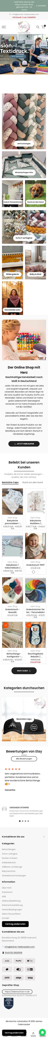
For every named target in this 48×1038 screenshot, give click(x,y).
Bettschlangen (9, 849)
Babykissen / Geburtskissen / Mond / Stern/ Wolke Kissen (12, 566)
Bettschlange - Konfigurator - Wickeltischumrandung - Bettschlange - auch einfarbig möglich (14, 655)
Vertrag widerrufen (15, 924)
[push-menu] (4, 27)
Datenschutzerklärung (12, 905)
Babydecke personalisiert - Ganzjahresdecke (12, 522)
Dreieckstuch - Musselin (12, 611)
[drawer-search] (37, 27)
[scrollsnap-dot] (20, 821)
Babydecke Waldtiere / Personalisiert (35, 522)
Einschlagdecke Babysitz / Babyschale (35, 655)
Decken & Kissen (9, 858)
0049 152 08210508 (13, 952)
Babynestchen (8, 871)
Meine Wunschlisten (11, 914)
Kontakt (5, 918)
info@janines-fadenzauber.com (25, 14)
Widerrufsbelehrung (11, 900)
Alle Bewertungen (24, 758)
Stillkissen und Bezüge (12, 866)
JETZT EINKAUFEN (25, 443)
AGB (4, 896)
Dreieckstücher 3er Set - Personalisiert (35, 611)
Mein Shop (12, 518)
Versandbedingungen (12, 909)
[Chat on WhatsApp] (42, 1032)
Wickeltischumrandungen (14, 875)
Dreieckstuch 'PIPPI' (35, 565)
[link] (24, 54)
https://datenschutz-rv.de (17, 991)
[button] (20, 501)
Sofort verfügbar (9, 853)
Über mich (7, 887)
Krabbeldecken (9, 862)
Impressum (7, 892)
